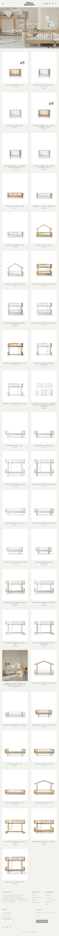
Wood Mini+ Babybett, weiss (15, 125)
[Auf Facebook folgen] (3, 927)
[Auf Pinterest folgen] (10, 927)
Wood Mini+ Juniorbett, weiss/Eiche (44, 206)
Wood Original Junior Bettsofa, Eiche (44, 725)
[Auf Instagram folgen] (6, 927)
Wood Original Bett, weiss (15, 445)
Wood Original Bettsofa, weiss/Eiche (44, 523)
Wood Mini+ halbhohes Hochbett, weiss (15, 403)
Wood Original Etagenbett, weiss (15, 484)
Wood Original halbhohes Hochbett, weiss (15, 643)
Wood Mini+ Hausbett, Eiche (44, 245)
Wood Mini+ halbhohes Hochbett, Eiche (15, 363)
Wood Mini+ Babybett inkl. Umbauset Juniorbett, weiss (44, 166)
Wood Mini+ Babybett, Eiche (15, 85)
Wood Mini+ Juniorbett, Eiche (15, 206)
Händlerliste (34, 895)
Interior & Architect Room (51, 900)
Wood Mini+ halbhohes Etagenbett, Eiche (44, 284)
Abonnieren (42, 921)
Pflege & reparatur (36, 902)
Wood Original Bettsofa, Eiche (44, 764)
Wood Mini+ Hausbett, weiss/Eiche (15, 284)
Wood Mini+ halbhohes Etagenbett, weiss (44, 323)
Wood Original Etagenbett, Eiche (15, 882)
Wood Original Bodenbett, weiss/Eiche (15, 725)
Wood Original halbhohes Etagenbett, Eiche (43, 842)
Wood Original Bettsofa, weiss (15, 523)
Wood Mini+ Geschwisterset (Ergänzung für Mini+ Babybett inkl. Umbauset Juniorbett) (44, 405)
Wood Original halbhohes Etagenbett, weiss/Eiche (15, 603)
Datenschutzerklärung (37, 897)
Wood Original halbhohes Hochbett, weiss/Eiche (44, 643)
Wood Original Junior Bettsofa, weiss (15, 562)
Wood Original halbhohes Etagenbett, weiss (43, 603)
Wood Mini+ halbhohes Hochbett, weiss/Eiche (44, 364)
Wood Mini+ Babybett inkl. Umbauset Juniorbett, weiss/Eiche (15, 166)
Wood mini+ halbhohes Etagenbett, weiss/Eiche (15, 323)
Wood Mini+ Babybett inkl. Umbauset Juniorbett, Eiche (44, 126)
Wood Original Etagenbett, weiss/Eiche (44, 484)
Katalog (33, 900)
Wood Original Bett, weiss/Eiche (44, 445)
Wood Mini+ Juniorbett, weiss (15, 245)
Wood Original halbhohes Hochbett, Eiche (15, 842)
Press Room (48, 897)
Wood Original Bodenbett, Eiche (15, 802)
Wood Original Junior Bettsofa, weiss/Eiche (44, 563)
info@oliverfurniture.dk (7, 919)
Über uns (47, 904)
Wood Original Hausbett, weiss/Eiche (44, 683)
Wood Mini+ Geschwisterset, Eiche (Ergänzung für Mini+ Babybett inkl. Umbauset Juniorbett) (15, 685)
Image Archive (48, 902)
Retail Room (48, 895)
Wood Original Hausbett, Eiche (44, 802)
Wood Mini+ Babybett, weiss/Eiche (44, 85)
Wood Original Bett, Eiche (15, 764)
